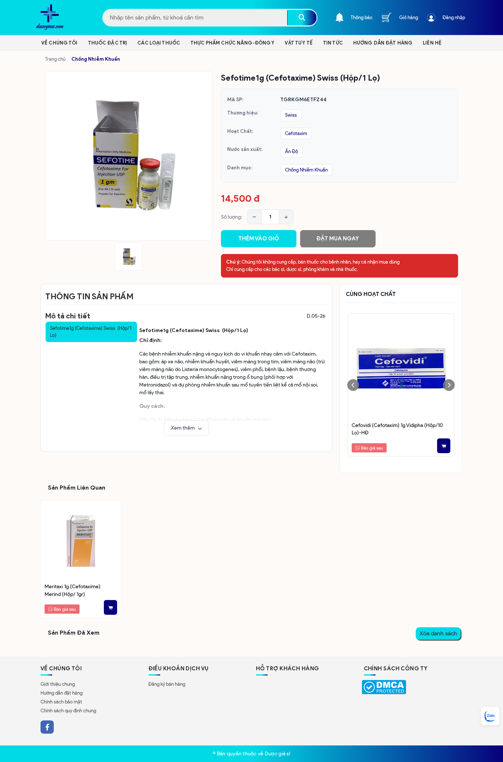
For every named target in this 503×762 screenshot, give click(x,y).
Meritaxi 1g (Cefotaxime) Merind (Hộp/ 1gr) (73, 590)
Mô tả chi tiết (67, 315)
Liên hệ (432, 43)
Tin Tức (333, 43)
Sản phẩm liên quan (76, 487)
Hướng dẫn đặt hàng (61, 693)
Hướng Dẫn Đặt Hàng (382, 43)
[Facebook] (47, 727)
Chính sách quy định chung (68, 710)
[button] (186, 428)
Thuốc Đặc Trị (107, 43)
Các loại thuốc (158, 43)
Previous (353, 385)
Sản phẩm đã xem (73, 632)
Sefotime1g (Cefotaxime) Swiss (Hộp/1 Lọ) (90, 331)
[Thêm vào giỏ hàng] (443, 445)
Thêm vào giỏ (258, 238)
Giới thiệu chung (58, 684)
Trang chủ (55, 59)
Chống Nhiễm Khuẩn (95, 59)
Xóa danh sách (438, 633)
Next (449, 385)
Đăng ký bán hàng (166, 684)
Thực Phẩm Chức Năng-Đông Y (232, 43)
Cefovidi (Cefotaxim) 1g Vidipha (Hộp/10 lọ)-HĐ (397, 428)
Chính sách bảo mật (61, 702)
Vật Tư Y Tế (298, 43)
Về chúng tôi (59, 43)
